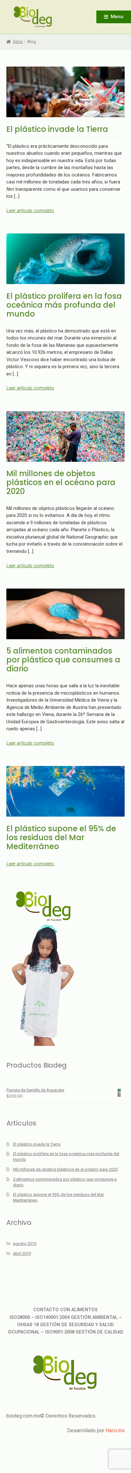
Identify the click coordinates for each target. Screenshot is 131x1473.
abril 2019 (22, 1253)
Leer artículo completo (30, 210)
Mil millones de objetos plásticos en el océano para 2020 (60, 482)
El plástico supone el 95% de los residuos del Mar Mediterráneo (61, 837)
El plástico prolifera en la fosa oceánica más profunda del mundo (64, 305)
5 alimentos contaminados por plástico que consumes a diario (63, 660)
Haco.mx (115, 1430)
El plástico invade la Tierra (57, 129)
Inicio (18, 41)
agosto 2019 (24, 1243)
